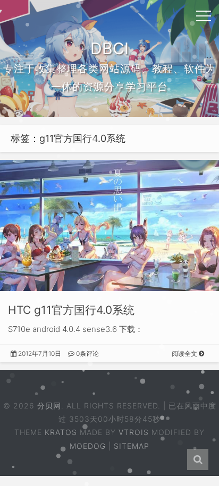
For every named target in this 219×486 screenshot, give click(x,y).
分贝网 (49, 405)
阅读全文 (185, 353)
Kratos (61, 432)
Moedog (88, 445)
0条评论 (86, 353)
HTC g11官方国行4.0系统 (71, 310)
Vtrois (134, 432)
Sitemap (131, 445)
